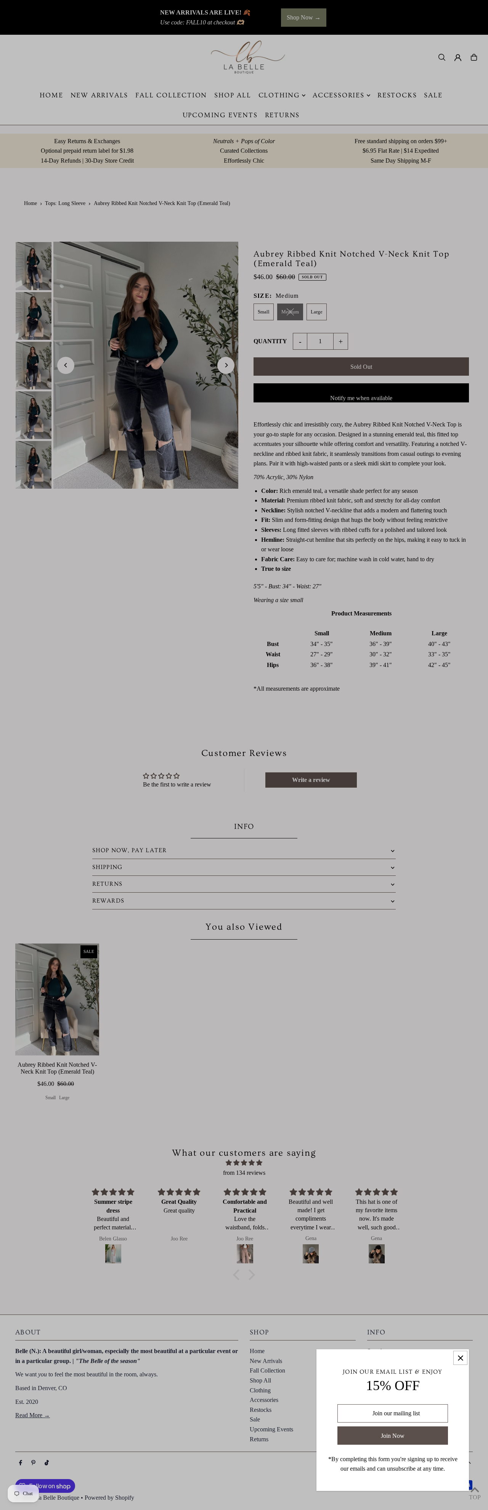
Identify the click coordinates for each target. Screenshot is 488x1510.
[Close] (460, 1358)
